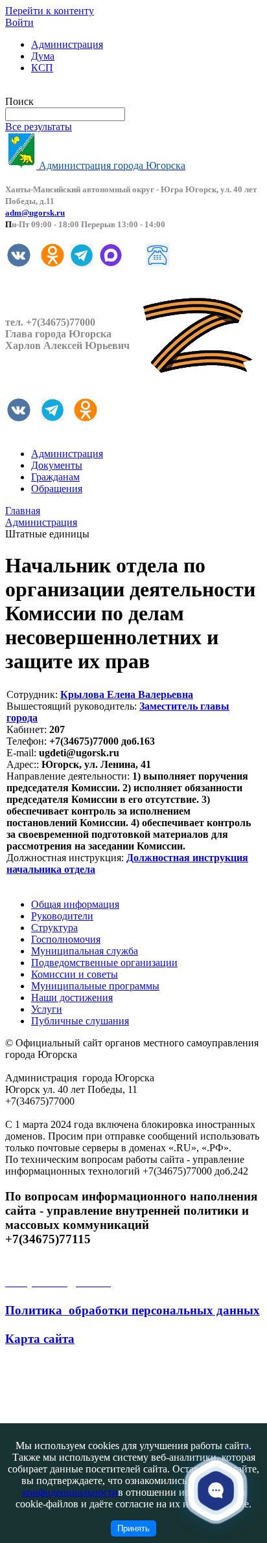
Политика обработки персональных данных (132, 1310)
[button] (216, 1490)
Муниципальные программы (95, 985)
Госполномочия (65, 939)
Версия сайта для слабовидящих (76, 89)
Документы (56, 465)
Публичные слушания (80, 1020)
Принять (133, 1528)
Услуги (46, 1009)
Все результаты (38, 126)
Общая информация (75, 904)
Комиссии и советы (74, 974)
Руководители (62, 915)
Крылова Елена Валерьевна (126, 694)
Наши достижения (72, 997)
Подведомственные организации (104, 962)
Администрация (67, 44)
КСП (42, 67)
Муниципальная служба (84, 950)
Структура (54, 927)
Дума (42, 56)
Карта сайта (40, 1339)
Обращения (56, 488)
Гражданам (55, 476)
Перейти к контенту (49, 10)
